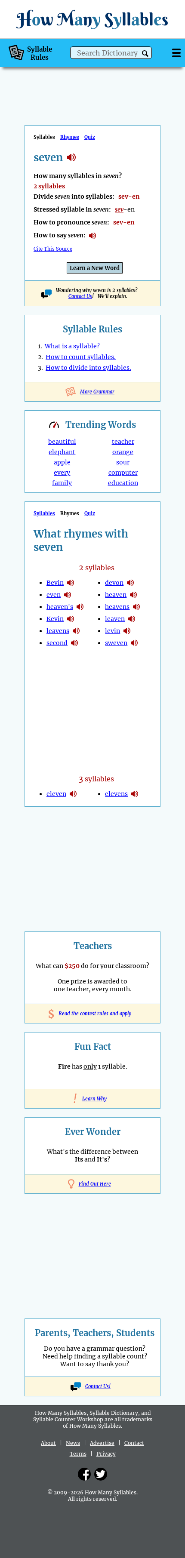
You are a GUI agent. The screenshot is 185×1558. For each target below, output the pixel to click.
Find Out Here (95, 1184)
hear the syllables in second (74, 643)
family (62, 483)
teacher (123, 442)
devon (114, 583)
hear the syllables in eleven (73, 794)
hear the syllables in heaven (133, 595)
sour (123, 462)
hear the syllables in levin (126, 631)
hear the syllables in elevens (134, 794)
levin (112, 631)
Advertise (102, 1443)
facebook (84, 1474)
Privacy (106, 1453)
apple (62, 462)
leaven (115, 619)
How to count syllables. (81, 357)
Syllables (44, 513)
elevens (116, 794)
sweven (116, 643)
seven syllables (71, 157)
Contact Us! (98, 1386)
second (57, 643)
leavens (57, 631)
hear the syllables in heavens (136, 607)
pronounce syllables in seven (92, 236)
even (53, 595)
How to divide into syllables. (88, 368)
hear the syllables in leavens (76, 631)
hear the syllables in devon (130, 583)
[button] (145, 53)
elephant (62, 452)
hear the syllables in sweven (134, 643)
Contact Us (80, 296)
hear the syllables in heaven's (80, 607)
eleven (56, 794)
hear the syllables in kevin (70, 619)
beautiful (62, 442)
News (73, 1443)
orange (122, 452)
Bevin (55, 583)
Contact (134, 1443)
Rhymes (69, 137)
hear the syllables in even (67, 595)
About (48, 1443)
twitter (100, 1474)
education (123, 483)
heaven (115, 595)
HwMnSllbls (92, 19)
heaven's (59, 607)
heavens (117, 607)
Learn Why (93, 1099)
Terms (78, 1453)
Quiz (89, 137)
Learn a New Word (95, 268)
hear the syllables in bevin (70, 583)
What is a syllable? (72, 346)
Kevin (55, 619)
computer (123, 472)
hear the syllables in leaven (131, 619)
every (62, 472)
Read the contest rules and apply (92, 1014)
